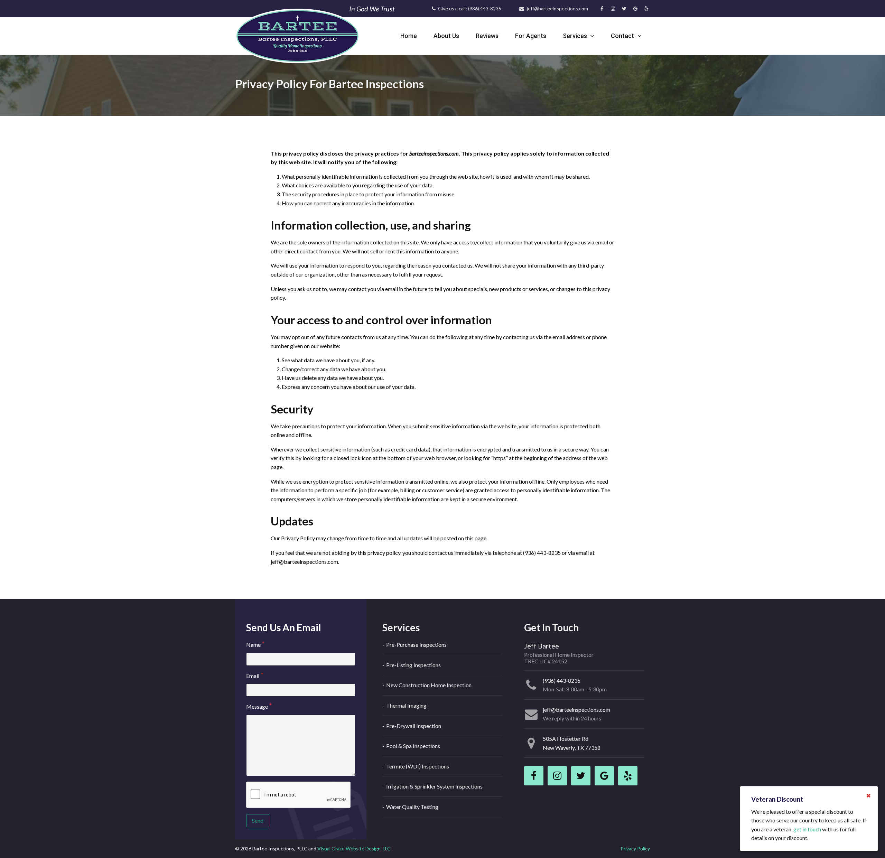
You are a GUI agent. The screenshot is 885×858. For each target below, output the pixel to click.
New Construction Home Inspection (429, 685)
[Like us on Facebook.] (601, 8)
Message (257, 706)
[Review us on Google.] (635, 8)
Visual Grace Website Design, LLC (354, 848)
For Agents (530, 35)
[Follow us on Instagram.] (612, 8)
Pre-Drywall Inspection (413, 725)
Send (257, 820)
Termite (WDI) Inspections (417, 766)
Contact (623, 35)
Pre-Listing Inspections (413, 665)
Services (575, 35)
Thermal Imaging (406, 705)
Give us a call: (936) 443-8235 (469, 8)
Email (252, 675)
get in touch (807, 829)
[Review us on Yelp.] (646, 8)
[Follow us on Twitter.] (624, 8)
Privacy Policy (635, 848)
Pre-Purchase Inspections (416, 644)
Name (253, 644)
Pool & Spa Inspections (413, 746)
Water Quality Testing (412, 806)
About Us (446, 35)
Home (408, 35)
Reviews (487, 35)
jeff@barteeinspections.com (557, 8)
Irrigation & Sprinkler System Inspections (434, 786)
